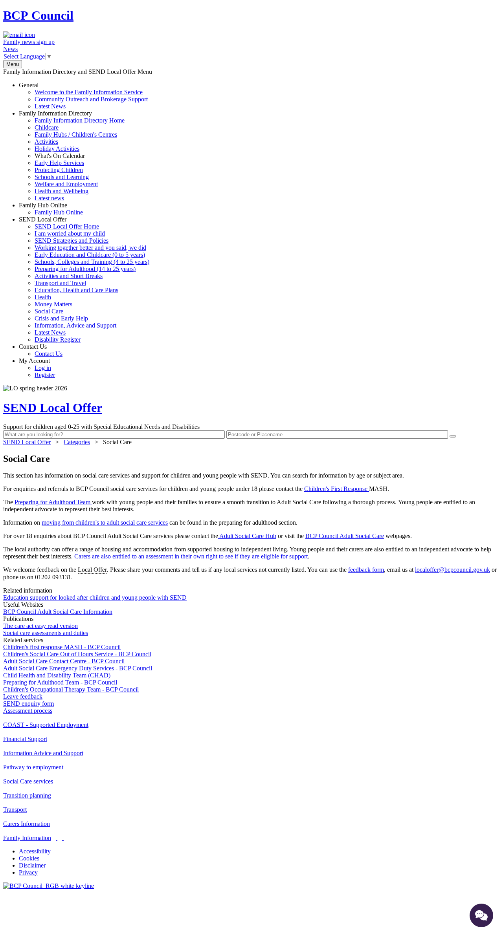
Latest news (49, 198)
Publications (18, 618)
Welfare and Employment (66, 184)
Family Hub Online (51, 209)
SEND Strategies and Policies (71, 240)
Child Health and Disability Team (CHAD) (56, 675)
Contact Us (40, 350)
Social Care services (28, 781)
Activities (46, 141)
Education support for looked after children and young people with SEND (95, 597)
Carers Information (26, 823)
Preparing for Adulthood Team (53, 502)
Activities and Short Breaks (69, 276)
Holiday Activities (57, 148)
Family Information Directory (72, 155)
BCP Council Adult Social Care (344, 536)
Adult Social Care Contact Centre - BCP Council (64, 661)
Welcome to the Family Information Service (89, 92)
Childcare (47, 127)
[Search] (453, 436)
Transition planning (27, 795)
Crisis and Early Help (61, 318)
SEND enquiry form (28, 703)
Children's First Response (336, 488)
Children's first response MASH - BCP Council (62, 647)
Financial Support (25, 739)
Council (38, 15)
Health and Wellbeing (61, 191)
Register (45, 375)
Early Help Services (59, 162)
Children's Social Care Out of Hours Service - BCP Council (77, 654)
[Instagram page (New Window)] (63, 838)
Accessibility (35, 851)
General (83, 96)
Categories (77, 442)
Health (43, 297)
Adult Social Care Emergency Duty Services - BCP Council (77, 668)
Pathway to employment (33, 767)
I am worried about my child (70, 233)
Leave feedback (22, 696)
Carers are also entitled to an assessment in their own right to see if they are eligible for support (191, 556)
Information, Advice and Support (75, 325)
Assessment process (27, 710)
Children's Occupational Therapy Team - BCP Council (71, 689)
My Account (37, 367)
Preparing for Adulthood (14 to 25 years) (85, 268)
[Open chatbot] (481, 915)
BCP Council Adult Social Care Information (57, 611)
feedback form (366, 569)
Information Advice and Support (43, 753)
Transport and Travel (60, 283)
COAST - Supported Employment (45, 724)
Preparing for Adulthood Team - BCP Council (60, 682)
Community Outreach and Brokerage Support (91, 99)
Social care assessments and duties (45, 633)
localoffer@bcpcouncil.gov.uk (452, 569)
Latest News (50, 106)
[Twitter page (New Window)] (56, 838)
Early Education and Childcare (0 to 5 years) (90, 254)
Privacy (28, 872)
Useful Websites (23, 604)
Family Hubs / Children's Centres (76, 134)
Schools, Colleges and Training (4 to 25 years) (92, 261)
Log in (43, 367)
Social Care (49, 311)
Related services (23, 640)
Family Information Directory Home (80, 120)
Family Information (27, 838)
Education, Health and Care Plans (76, 290)
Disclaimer (32, 865)
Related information (27, 590)
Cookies (29, 858)
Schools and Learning (62, 177)
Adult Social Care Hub (247, 536)
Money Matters (53, 304)
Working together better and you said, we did (90, 247)
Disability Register (58, 339)
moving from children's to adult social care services (105, 522)
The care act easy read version (40, 625)
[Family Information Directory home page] (48, 885)
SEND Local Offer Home (67, 226)
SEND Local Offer (84, 279)
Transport (15, 809)
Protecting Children (59, 170)
